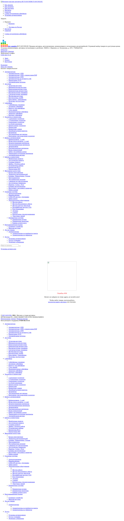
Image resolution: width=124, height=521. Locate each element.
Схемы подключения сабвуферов (15, 13)
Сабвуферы (8, 103)
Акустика (8, 84)
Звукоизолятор (13, 146)
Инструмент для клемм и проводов (20, 188)
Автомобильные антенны (17, 82)
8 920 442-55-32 (6, 55)
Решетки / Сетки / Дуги (16, 185)
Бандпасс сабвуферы (15, 115)
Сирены (15, 212)
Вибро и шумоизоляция (12, 138)
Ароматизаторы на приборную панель (25, 233)
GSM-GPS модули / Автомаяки (19, 197)
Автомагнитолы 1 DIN (16, 73)
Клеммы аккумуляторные (17, 186)
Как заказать (9, 5)
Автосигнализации (15, 193)
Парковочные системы (16, 218)
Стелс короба (13, 110)
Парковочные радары (19, 219)
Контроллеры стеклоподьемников (23, 214)
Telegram (11, 51)
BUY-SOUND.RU (37, 1)
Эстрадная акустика (15, 85)
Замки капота (13, 198)
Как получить (9, 8)
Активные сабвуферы (16, 106)
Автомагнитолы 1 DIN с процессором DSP (23, 75)
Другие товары (10, 230)
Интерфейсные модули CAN (21, 207)
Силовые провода (14, 162)
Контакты (8, 10)
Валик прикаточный (15, 150)
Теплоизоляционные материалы (19, 145)
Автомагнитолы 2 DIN (16, 77)
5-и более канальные (15, 124)
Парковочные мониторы (20, 221)
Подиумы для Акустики (17, 101)
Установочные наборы (16, 165)
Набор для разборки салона (18, 152)
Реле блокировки (18, 209)
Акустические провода (16, 160)
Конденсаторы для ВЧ (16, 98)
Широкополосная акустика (17, 87)
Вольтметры (13, 132)
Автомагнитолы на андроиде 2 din (20, 78)
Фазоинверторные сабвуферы (18, 112)
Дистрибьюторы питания (17, 179)
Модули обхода (17, 202)
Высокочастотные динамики (18, 92)
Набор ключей (13, 190)
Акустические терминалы (17, 183)
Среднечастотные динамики (18, 94)
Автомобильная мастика (17, 155)
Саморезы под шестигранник (18, 181)
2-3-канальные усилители (17, 120)
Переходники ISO (14, 169)
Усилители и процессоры (13, 117)
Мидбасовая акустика (16, 96)
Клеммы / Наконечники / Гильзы (19, 176)
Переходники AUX (15, 80)
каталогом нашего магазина (57, 302)
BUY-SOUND (7, 315)
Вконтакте (4, 51)
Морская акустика (15, 228)
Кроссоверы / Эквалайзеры (17, 99)
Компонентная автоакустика (18, 91)
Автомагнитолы (10, 72)
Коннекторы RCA (14, 167)
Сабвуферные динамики (17, 105)
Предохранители (14, 178)
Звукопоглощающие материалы (19, 143)
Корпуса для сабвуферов (17, 108)
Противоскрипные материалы (18, 148)
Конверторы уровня (15, 129)
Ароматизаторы (14, 231)
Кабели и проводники (12, 157)
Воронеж (12, 23)
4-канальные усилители (16, 122)
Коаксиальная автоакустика (18, 89)
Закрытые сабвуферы (15, 113)
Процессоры (13, 127)
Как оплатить (9, 6)
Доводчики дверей (18, 216)
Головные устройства (16, 226)
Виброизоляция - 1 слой (16, 139)
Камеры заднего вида (19, 223)
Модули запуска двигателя (21, 205)
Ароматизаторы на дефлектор (22, 235)
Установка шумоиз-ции (8, 249)
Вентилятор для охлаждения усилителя (21, 136)
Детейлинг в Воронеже (16, 242)
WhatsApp (4, 50)
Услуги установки (14, 240)
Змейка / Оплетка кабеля (17, 164)
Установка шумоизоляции (13, 15)
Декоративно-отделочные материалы (21, 153)
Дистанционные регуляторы (18, 134)
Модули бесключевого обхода (22, 204)
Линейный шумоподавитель (18, 131)
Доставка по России (15, 27)
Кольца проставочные (16, 172)
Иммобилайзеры (14, 195)
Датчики (15, 211)
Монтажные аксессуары (13, 171)
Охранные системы (11, 192)
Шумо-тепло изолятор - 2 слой (19, 141)
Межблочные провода (16, 158)
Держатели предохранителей (18, 174)
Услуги (7, 237)
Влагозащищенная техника (14, 225)
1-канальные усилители (16, 118)
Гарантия (8, 12)
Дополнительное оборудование (19, 200)
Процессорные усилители (17, 125)
